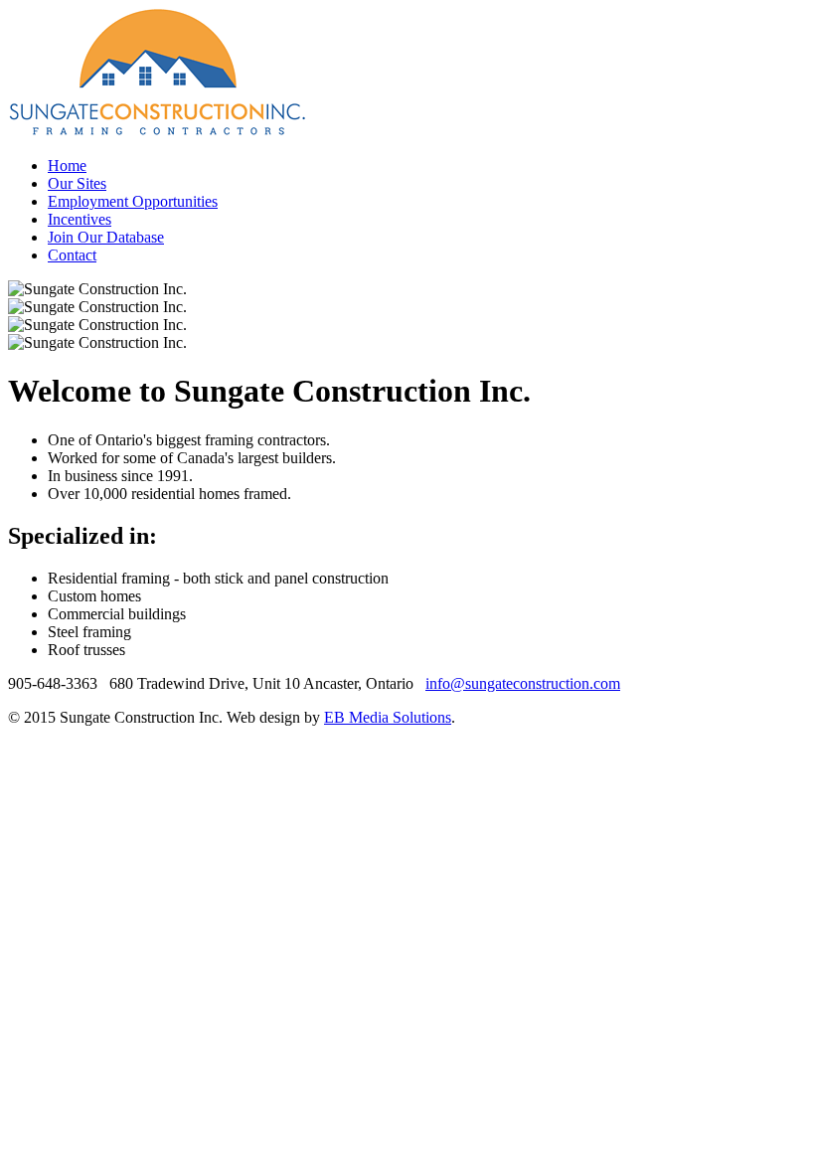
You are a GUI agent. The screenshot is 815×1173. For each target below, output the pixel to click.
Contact (72, 255)
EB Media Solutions (387, 717)
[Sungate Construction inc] (157, 131)
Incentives (79, 219)
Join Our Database (106, 237)
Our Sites (77, 183)
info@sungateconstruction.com (522, 683)
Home (67, 165)
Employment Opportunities (133, 201)
